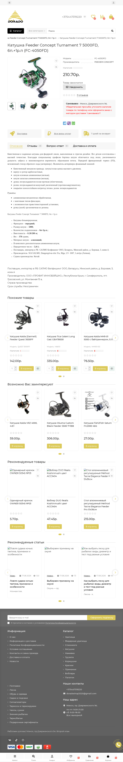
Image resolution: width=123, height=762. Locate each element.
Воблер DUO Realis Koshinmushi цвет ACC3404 (57, 503)
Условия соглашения (21, 649)
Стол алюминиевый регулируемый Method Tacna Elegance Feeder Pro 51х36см (97, 505)
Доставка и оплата (84, 145)
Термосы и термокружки (23, 706)
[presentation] (7, 337)
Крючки (69, 665)
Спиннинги (71, 645)
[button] (60, 376)
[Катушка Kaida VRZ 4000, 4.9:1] (24, 404)
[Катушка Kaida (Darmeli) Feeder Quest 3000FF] (24, 318)
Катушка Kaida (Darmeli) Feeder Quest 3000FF (23, 338)
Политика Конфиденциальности (27, 645)
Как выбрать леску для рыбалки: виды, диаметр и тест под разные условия (97, 585)
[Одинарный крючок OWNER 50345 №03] (24, 482)
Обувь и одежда (18, 694)
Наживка (70, 653)
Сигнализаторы (18, 702)
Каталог (68, 631)
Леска (13, 690)
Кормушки (70, 661)
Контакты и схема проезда (24, 653)
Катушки (69, 649)
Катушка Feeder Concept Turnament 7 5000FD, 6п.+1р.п (28, 38)
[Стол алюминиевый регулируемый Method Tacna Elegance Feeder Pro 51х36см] (98, 482)
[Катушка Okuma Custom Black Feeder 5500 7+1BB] (61, 404)
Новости (14, 661)
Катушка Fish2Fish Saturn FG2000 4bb (98, 424)
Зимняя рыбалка (19, 714)
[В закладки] (56, 61)
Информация (16, 631)
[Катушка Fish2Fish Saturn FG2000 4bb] (98, 404)
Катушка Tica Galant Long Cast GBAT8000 (61, 338)
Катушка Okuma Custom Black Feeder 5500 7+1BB (60, 424)
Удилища (70, 637)
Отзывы (34, 145)
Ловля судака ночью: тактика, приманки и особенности (21, 584)
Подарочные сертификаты (24, 722)
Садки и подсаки (19, 698)
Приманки (70, 669)
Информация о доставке (23, 641)
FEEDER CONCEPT (104, 62)
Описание (16, 145)
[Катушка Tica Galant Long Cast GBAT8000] (61, 318)
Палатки (69, 677)
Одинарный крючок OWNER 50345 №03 (21, 502)
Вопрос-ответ (56, 145)
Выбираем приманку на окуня (60, 582)
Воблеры (70, 673)
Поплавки (15, 686)
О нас (13, 637)
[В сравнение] (56, 67)
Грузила (69, 657)
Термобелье (16, 718)
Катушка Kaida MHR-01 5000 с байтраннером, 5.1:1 (98, 338)
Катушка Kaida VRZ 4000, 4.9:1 (23, 424)
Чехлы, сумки (17, 710)
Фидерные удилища (76, 641)
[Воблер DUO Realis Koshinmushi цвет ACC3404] (61, 482)
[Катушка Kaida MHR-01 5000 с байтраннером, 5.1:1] (98, 318)
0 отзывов (82, 95)
